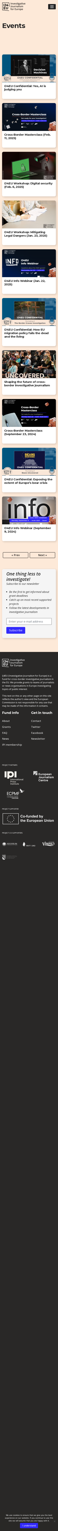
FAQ (4, 733)
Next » (42, 555)
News (5, 738)
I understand (29, 1525)
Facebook (37, 733)
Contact (36, 721)
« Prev (16, 555)
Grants (6, 727)
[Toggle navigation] (52, 6)
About (6, 721)
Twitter (35, 727)
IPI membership (12, 744)
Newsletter (38, 738)
